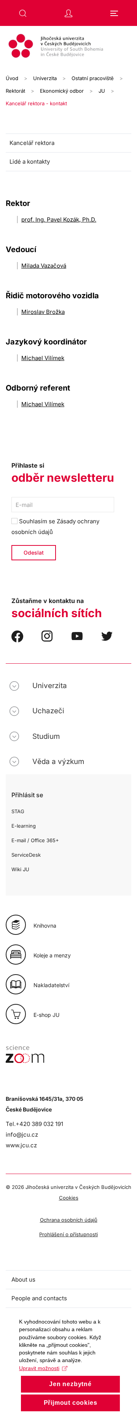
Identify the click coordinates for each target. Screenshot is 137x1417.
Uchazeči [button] (48, 710)
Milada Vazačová (43, 265)
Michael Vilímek (42, 358)
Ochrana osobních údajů (68, 1220)
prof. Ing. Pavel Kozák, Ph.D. (58, 219)
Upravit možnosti (39, 1368)
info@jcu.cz (22, 1134)
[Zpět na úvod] (68, 47)
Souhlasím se (55, 527)
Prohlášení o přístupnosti (68, 1234)
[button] (23, 13)
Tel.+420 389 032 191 (34, 1123)
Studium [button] (46, 736)
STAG (17, 811)
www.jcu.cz (21, 1145)
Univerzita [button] (49, 685)
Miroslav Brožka (43, 311)
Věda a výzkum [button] (58, 761)
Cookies (68, 1198)
